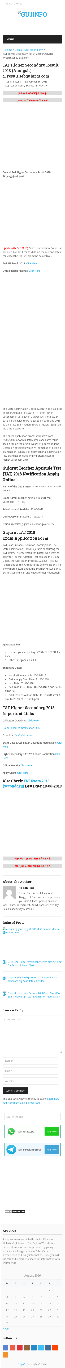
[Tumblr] (48, 1347)
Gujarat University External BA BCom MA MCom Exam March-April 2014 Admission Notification (35, 994)
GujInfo (22, 1364)
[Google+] (12, 1347)
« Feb (6, 1328)
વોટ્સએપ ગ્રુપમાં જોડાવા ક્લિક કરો (33, 858)
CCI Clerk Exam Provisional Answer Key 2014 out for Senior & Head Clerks (35, 963)
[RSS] (5, 1355)
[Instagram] (27, 1347)
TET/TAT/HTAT (43, 85)
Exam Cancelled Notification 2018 (21, 727)
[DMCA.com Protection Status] (15, 1212)
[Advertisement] (34, 25)
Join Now (52, 1131)
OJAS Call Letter (24, 735)
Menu (10, 39)
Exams (29, 85)
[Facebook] (5, 1347)
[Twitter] (41, 1347)
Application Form (14, 85)
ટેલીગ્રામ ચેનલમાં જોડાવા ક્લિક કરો (33, 866)
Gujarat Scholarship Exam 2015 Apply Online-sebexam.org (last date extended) (33, 979)
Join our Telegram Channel (32, 100)
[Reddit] (55, 1347)
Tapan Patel (12, 81)
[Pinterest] (20, 1347)
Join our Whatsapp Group (32, 93)
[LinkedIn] (34, 1347)
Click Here (31, 263)
